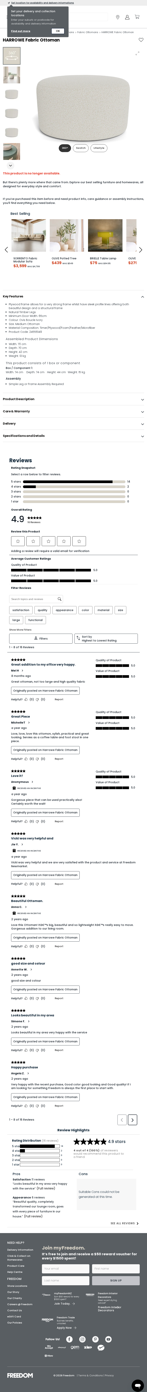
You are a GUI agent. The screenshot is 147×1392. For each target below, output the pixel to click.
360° (65, 148)
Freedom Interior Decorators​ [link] (108, 1295)
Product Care (15, 1266)
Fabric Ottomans (87, 32)
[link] (118, 17)
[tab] (73, 296)
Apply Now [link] (64, 1328)
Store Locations (17, 1286)
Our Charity (14, 1298)
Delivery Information (20, 1250)
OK (58, 31)
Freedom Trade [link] (66, 1317)
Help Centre (14, 1272)
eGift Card (14, 1316)
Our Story (13, 1292)
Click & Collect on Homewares (18, 1258)
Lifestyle (99, 148)
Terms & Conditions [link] (91, 1375)
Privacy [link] (109, 1375)
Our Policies (14, 1322)
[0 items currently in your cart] (137, 17)
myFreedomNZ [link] (63, 1293)
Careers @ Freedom (19, 1304)
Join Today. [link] (62, 1304)
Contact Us (14, 1310)
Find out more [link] (20, 31)
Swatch (81, 148)
